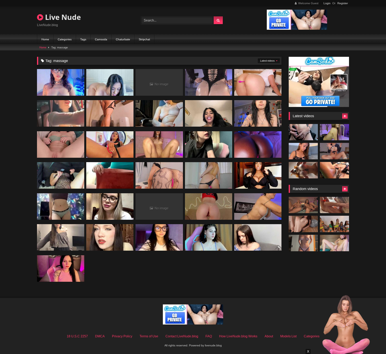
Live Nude (62, 17)
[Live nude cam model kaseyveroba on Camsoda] (109, 237)
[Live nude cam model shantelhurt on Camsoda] (208, 144)
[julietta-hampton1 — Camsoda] (208, 175)
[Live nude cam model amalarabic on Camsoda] (109, 175)
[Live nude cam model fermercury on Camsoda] (208, 82)
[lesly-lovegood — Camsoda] (109, 113)
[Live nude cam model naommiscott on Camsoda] (257, 175)
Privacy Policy (122, 336)
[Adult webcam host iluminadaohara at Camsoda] (109, 206)
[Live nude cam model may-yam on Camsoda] (208, 237)
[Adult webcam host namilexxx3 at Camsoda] (159, 113)
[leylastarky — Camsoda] (60, 268)
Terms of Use (149, 336)
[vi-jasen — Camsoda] (257, 113)
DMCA (100, 336)
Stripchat (144, 39)
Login (327, 3)
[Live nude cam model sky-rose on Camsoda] (60, 82)
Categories (65, 39)
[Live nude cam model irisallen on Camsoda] (257, 144)
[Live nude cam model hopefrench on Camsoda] (208, 113)
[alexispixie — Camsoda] (60, 175)
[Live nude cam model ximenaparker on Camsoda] (334, 170)
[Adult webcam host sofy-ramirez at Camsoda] (159, 175)
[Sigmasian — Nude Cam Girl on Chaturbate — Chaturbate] (303, 224)
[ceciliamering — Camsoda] (60, 206)
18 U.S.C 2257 (77, 336)
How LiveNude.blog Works (238, 336)
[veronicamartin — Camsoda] (159, 144)
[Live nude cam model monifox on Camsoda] (60, 144)
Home (45, 39)
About (269, 336)
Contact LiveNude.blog (181, 336)
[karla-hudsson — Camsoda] (109, 82)
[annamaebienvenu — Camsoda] (257, 237)
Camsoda (101, 39)
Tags (83, 39)
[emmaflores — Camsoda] (159, 237)
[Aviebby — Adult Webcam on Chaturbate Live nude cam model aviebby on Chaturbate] (303, 243)
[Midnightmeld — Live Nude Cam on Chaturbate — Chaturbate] (303, 151)
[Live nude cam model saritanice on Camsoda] (60, 113)
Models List (288, 336)
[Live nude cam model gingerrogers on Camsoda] (257, 206)
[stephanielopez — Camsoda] (208, 206)
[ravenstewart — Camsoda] (257, 82)
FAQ (208, 336)
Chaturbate (123, 39)
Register (342, 3)
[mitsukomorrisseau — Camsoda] (60, 237)
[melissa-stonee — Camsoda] (109, 144)
